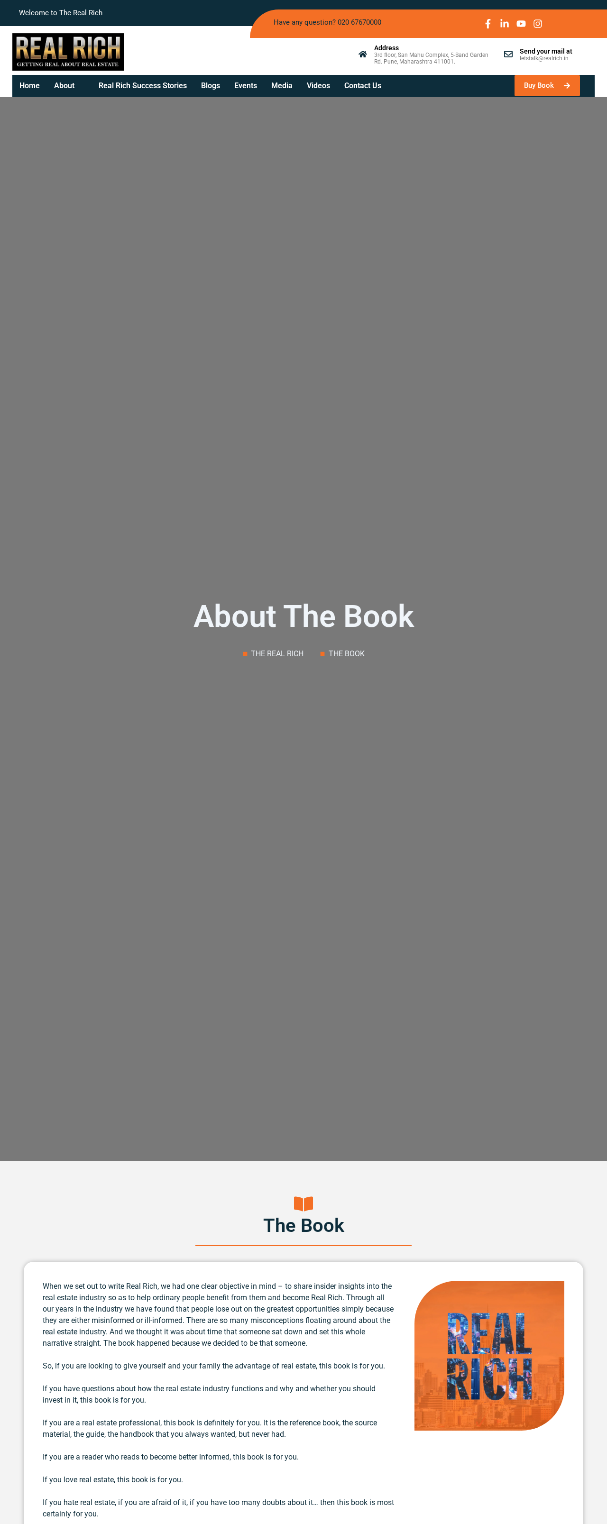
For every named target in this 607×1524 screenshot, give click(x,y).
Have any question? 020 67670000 (327, 22)
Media (282, 85)
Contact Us (362, 85)
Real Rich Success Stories (143, 85)
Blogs (210, 85)
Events (245, 85)
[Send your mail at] (508, 54)
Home (29, 85)
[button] (69, 86)
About (64, 85)
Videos (318, 85)
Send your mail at (546, 51)
